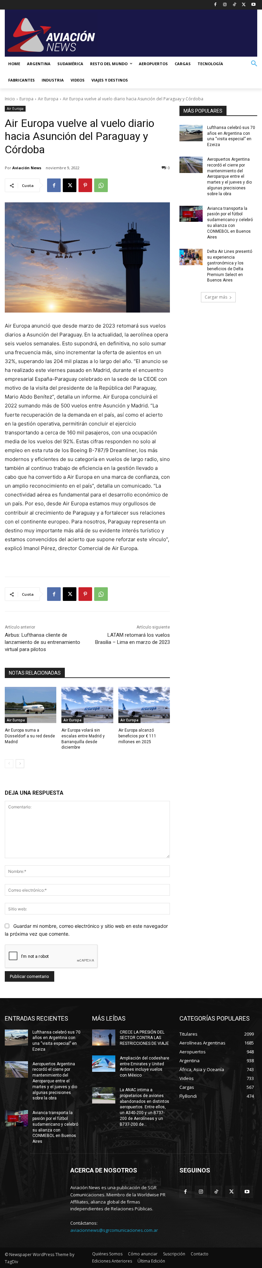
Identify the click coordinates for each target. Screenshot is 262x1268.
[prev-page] (9, 763)
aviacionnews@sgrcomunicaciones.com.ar (114, 1230)
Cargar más (216, 297)
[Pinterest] (85, 185)
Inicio (10, 99)
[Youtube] (253, 5)
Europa (26, 99)
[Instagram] (225, 5)
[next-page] (20, 763)
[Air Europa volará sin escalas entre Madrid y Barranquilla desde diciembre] (87, 705)
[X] (244, 5)
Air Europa (48, 99)
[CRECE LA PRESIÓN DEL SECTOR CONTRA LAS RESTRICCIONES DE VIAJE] (103, 1037)
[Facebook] (215, 5)
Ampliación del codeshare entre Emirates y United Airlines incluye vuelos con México (144, 1067)
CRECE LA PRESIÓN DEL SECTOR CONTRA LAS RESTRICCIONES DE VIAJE (144, 1038)
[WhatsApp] (101, 185)
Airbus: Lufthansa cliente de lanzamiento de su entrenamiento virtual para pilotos (42, 642)
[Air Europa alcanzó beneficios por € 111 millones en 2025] (144, 705)
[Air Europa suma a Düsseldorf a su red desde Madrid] (30, 705)
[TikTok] (234, 5)
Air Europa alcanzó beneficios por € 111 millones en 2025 (137, 736)
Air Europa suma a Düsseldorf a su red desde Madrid (30, 736)
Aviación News (26, 167)
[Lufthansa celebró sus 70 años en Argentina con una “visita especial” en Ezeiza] (191, 133)
